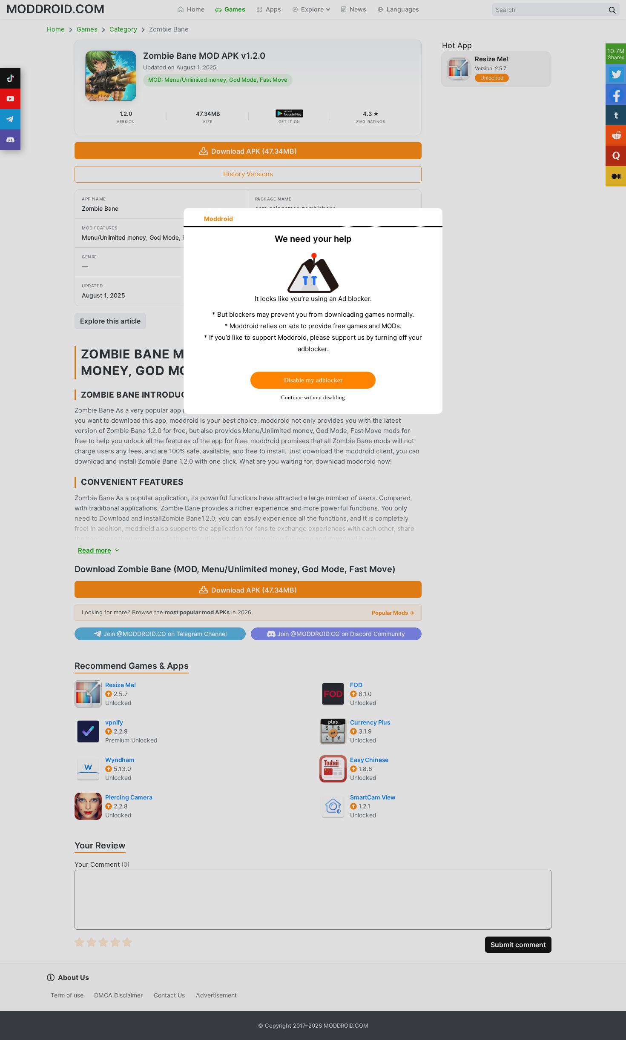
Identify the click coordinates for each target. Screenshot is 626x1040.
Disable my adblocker (313, 380)
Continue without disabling (313, 397)
